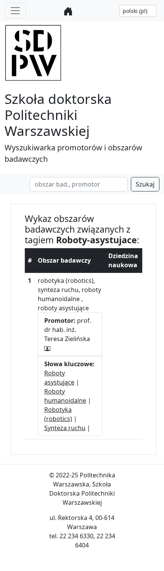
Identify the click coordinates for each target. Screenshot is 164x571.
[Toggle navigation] (15, 10)
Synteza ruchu (64, 428)
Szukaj (145, 184)
